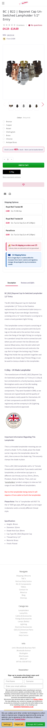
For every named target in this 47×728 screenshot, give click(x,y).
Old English (10, 132)
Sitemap (23, 598)
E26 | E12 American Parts (23, 630)
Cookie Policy (20, 719)
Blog (23, 595)
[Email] (5, 194)
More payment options (12, 177)
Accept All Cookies (35, 724)
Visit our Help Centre (23, 581)
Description (12, 283)
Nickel (8, 128)
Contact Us (23, 589)
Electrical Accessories (23, 627)
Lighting (23, 624)
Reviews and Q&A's (27, 283)
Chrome (9, 139)
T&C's (23, 578)
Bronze (9, 121)
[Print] (10, 194)
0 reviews (21, 25)
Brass (8, 135)
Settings (7, 724)
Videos (23, 587)
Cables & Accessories (24, 616)
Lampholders (23, 610)
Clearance (23, 632)
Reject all (19, 724)
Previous (4, 104)
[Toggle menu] (3, 3)
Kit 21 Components (23, 584)
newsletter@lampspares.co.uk (23, 707)
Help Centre (23, 635)
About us (23, 592)
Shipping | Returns (23, 576)
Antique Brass (11, 142)
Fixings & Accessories (23, 618)
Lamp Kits (23, 613)
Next (42, 104)
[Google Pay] (12, 172)
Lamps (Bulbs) (23, 621)
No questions (36, 25)
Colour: (23, 118)
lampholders (10, 482)
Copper (9, 125)
